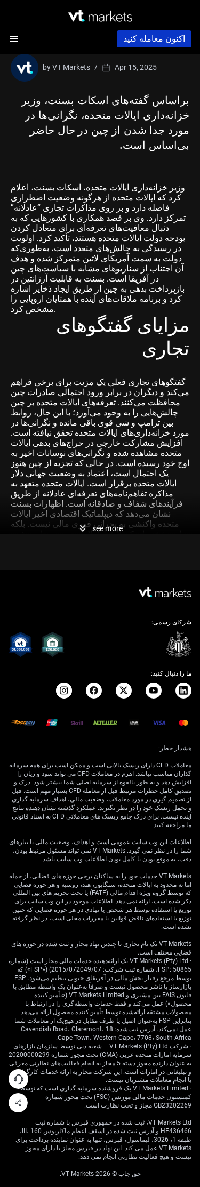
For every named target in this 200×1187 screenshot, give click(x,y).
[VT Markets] (100, 15)
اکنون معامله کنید (154, 39)
